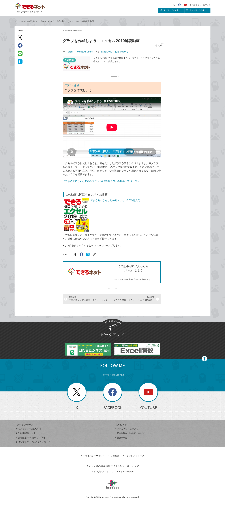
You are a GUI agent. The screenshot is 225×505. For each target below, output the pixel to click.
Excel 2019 (106, 51)
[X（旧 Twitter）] (174, 5)
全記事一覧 (122, 437)
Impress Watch (126, 471)
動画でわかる (121, 51)
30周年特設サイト (27, 433)
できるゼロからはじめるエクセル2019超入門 (115, 200)
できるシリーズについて (30, 428)
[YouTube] (185, 5)
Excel (43, 21)
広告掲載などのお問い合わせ (130, 433)
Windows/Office (29, 21)
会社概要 (114, 455)
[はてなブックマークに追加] (20, 61)
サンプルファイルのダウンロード (34, 442)
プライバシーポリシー (94, 455)
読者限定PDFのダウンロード (32, 437)
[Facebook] (179, 5)
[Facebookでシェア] (20, 45)
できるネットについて (201, 5)
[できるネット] (16, 21)
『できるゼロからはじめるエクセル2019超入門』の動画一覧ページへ (101, 181)
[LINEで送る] (20, 53)
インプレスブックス (103, 471)
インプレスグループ (134, 455)
